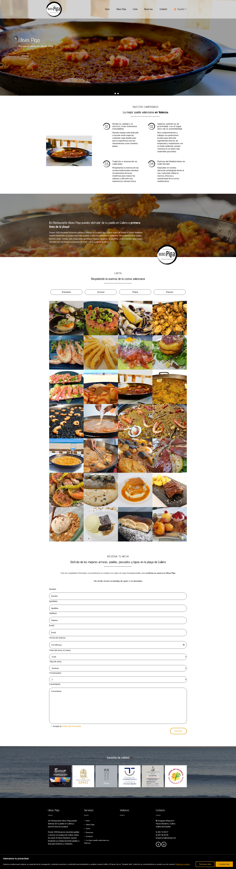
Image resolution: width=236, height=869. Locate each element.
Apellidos (53, 601)
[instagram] (163, 844)
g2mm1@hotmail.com (167, 838)
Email (51, 625)
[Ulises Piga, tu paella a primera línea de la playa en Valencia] (54, 9)
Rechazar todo (205, 864)
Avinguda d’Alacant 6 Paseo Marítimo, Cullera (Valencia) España (165, 824)
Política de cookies (182, 864)
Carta (135, 9)
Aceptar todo (224, 864)
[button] (115, 93)
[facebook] (158, 844)
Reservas (148, 9)
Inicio (107, 9)
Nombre (52, 589)
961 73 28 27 (163, 832)
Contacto (163, 9)
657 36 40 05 (163, 835)
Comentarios (54, 684)
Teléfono (53, 613)
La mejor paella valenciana (145, 112)
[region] (118, 862)
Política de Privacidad (71, 726)
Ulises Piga (121, 9)
